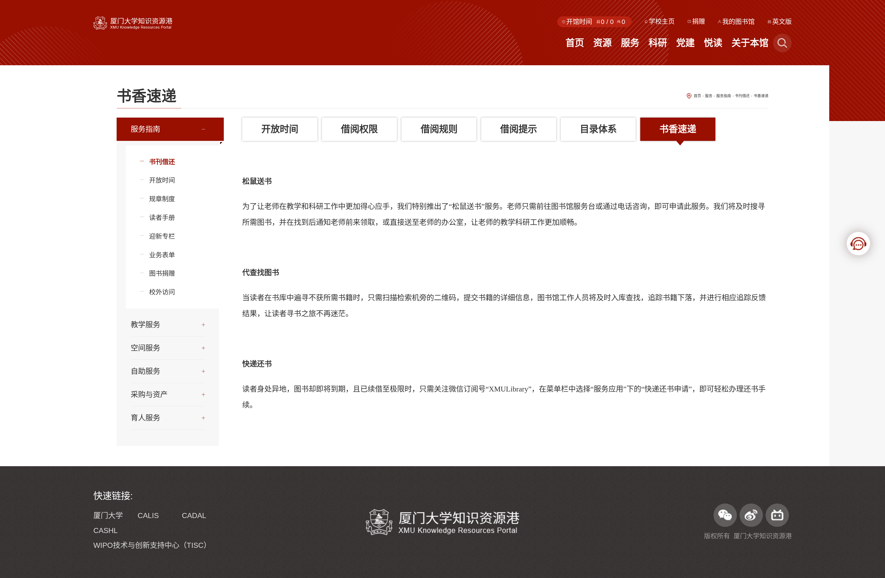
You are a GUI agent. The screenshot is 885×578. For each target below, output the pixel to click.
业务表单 (162, 255)
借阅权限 (359, 129)
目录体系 (598, 129)
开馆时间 (579, 21)
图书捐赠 (162, 273)
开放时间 (162, 180)
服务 (708, 96)
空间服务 (145, 348)
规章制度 (162, 199)
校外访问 (162, 292)
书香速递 (761, 96)
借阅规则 (439, 129)
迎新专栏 (162, 236)
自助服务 (145, 371)
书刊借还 (742, 96)
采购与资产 (149, 394)
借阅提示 (518, 129)
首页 (697, 96)
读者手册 (162, 217)
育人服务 (145, 418)
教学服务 (145, 324)
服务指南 (723, 96)
